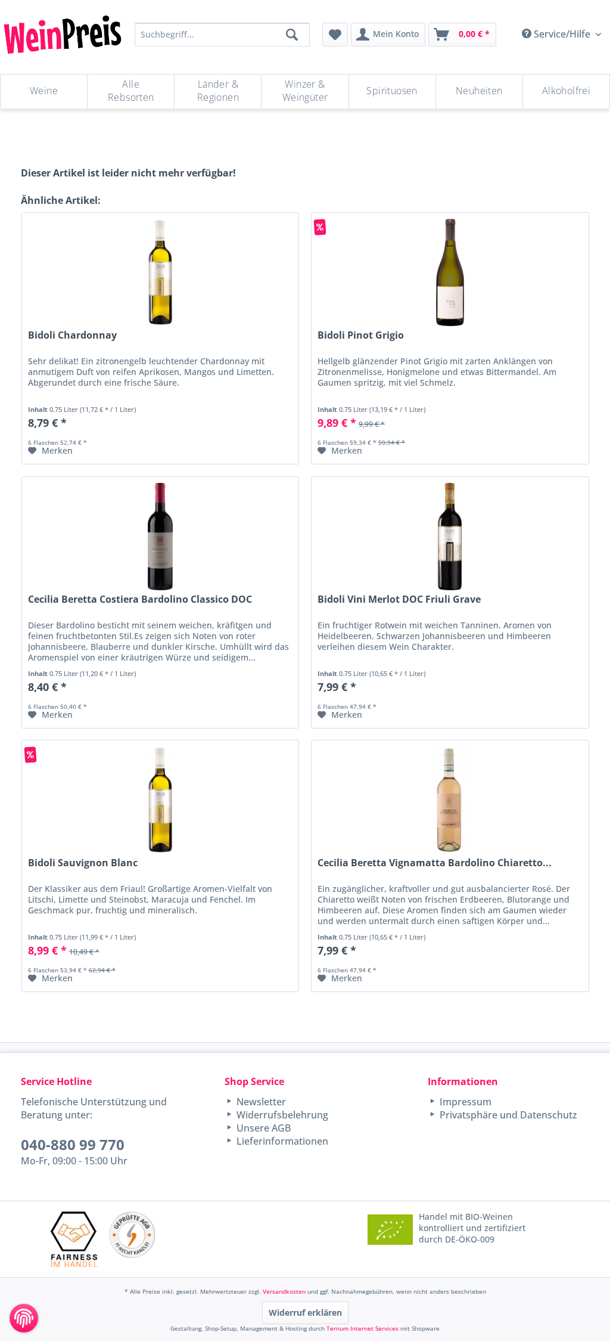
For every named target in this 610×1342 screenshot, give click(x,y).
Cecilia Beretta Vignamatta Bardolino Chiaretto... (435, 863)
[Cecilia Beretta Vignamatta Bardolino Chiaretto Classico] (450, 800)
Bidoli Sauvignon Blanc (83, 863)
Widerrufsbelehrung (281, 1114)
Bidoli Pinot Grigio (361, 335)
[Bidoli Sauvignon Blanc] (160, 800)
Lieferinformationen (281, 1141)
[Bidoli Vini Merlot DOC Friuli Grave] (450, 536)
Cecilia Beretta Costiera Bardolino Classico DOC (140, 599)
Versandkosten (284, 1291)
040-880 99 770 (73, 1144)
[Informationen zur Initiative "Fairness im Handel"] (74, 1239)
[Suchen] (292, 35)
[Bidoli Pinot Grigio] (450, 272)
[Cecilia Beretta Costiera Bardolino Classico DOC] (160, 536)
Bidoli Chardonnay (72, 335)
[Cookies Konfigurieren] (24, 1318)
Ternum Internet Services (362, 1328)
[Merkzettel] (335, 35)
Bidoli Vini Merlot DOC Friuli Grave (399, 599)
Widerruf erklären (305, 1312)
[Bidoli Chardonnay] (160, 272)
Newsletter (260, 1101)
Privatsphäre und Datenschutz (507, 1114)
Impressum (464, 1101)
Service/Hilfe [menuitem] (562, 34)
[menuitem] (335, 35)
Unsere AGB (262, 1128)
